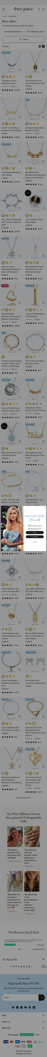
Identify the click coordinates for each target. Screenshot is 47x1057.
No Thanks (35, 542)
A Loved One (35, 536)
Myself (35, 532)
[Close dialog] (45, 507)
